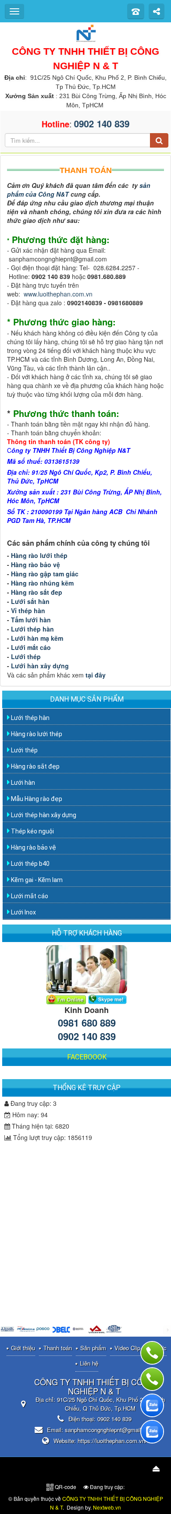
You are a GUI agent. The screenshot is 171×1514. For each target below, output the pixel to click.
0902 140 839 (87, 1036)
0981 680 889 (87, 1023)
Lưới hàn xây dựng (40, 665)
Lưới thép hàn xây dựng (43, 815)
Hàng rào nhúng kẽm (43, 583)
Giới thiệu (23, 1348)
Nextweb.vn (107, 1507)
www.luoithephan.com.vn (58, 293)
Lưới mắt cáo (31, 647)
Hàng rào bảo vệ (36, 564)
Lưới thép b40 (30, 863)
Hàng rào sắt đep (36, 592)
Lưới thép (27, 656)
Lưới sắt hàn (31, 601)
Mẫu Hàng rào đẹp (36, 798)
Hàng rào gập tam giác (44, 573)
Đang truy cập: (107, 1486)
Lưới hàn (22, 782)
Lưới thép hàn (33, 629)
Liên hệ (89, 1363)
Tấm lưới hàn (32, 619)
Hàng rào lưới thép (39, 555)
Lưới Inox (23, 912)
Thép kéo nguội (32, 831)
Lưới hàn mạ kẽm (38, 638)
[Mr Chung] (66, 998)
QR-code (64, 1486)
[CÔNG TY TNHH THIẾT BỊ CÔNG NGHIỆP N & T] (85, 32)
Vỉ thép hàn (29, 610)
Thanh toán (57, 1348)
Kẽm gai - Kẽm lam (36, 879)
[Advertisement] (87, 1201)
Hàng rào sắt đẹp (35, 766)
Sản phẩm (93, 1348)
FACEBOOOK (87, 1057)
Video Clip (127, 1348)
